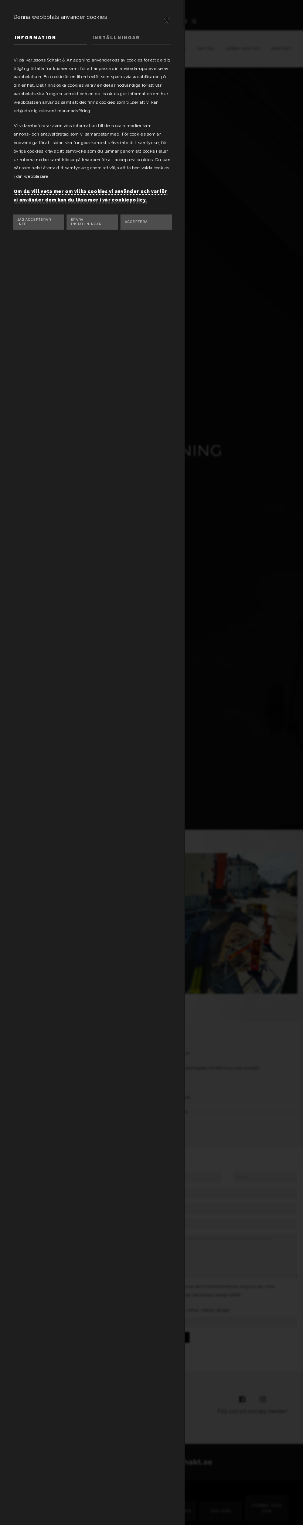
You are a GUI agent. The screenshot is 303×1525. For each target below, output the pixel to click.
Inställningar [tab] (116, 37)
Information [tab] (35, 37)
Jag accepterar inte (34, 222)
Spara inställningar (86, 222)
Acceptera (136, 222)
